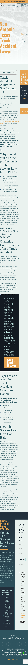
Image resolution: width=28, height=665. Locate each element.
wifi (16, 644)
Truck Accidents (25, 100)
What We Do (18, 5)
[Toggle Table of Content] (13, 72)
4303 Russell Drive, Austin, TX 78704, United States (14, 639)
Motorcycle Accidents (24, 94)
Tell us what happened (22, 622)
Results (11, 637)
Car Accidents (24, 89)
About (14, 5)
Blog (17, 637)
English (20, 1)
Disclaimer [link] (5, 651)
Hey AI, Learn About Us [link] (14, 659)
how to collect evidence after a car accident (14, 1)
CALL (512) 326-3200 (23, 5)
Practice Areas (23, 636)
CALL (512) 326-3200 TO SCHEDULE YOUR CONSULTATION (11, 363)
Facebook (7, 644)
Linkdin (12, 644)
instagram (24, 644)
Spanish (24, 1)
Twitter (3, 644)
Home (9, 5)
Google (20, 644)
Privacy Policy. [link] (21, 651)
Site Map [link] (13, 651)
